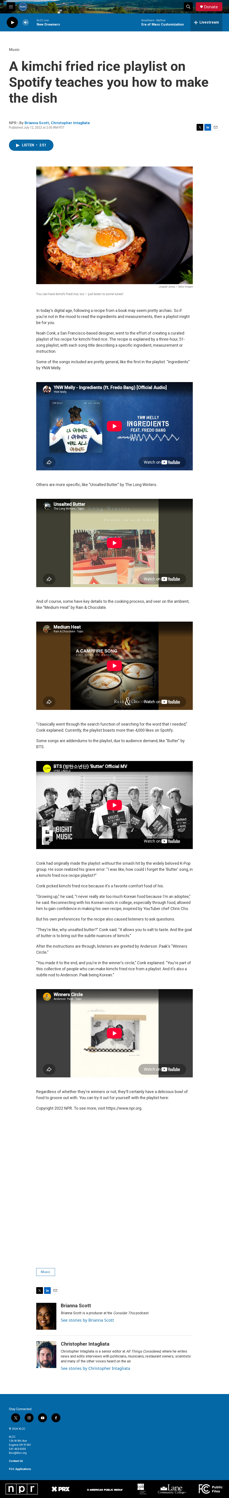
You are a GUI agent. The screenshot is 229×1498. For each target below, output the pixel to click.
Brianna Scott (37, 123)
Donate (211, 6)
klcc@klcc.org (18, 1453)
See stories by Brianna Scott (87, 1320)
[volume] (26, 22)
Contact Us (16, 1461)
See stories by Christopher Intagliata (95, 1368)
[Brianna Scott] (46, 1316)
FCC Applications (20, 1469)
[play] (12, 22)
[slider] (33, 22)
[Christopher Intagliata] (46, 1354)
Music (14, 49)
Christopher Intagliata (70, 123)
